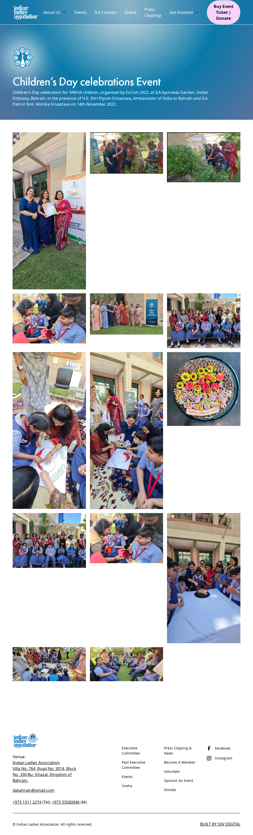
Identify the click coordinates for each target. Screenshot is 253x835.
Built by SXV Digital (220, 824)
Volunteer (172, 771)
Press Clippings (153, 12)
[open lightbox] (49, 210)
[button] (54, 12)
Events (127, 776)
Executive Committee (131, 750)
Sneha (127, 785)
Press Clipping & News (177, 750)
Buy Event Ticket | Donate (223, 12)
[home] (26, 12)
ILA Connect (106, 12)
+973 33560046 (66, 802)
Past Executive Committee (133, 765)
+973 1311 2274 (27, 802)
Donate (170, 789)
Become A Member (179, 762)
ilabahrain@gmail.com (33, 790)
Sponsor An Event (178, 780)
